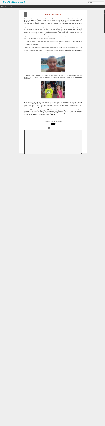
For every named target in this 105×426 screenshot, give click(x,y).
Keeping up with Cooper (53, 14)
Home (10, 6)
